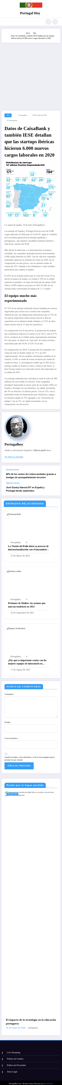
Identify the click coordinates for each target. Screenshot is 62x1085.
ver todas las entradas (14, 457)
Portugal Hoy (30, 13)
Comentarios (9, 694)
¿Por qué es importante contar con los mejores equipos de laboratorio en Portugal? (27, 662)
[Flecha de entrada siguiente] (55, 488)
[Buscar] (48, 21)
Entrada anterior (12, 470)
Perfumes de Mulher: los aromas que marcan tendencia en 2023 (26, 605)
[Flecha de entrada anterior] (55, 473)
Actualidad (24, 794)
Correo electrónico (11, 738)
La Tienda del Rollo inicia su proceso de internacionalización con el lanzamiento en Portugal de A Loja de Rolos (28, 548)
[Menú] (5, 22)
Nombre (7, 722)
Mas (8, 115)
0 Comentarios (12, 120)
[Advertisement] (31, 75)
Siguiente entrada (13, 483)
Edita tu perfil (40, 450)
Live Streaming (13, 1049)
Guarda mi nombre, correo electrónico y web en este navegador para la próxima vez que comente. (29, 758)
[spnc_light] (55, 22)
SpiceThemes (48, 1080)
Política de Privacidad (16, 1061)
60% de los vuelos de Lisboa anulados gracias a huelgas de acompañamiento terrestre (31, 475)
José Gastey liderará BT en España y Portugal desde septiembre (25, 489)
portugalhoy (23, 115)
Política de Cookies (15, 1055)
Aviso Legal (12, 1068)
